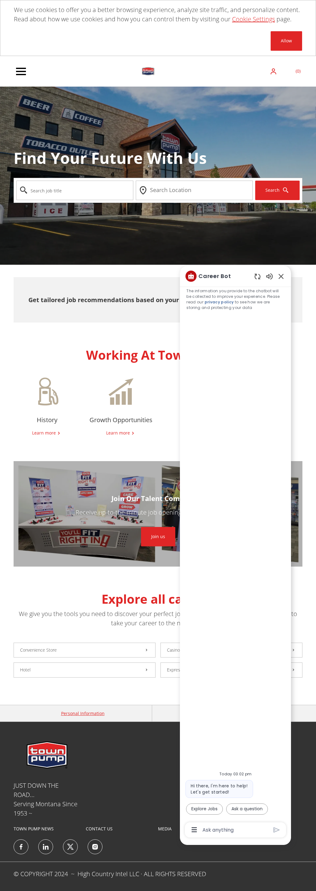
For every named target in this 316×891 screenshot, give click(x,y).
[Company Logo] (148, 71)
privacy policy (219, 302)
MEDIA (165, 829)
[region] (235, 552)
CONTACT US (99, 829)
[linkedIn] (45, 846)
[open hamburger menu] (21, 71)
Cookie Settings (253, 19)
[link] (158, 536)
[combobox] (74, 190)
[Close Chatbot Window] (281, 276)
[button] (274, 71)
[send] (277, 830)
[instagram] (95, 846)
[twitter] (70, 846)
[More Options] (194, 829)
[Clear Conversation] (257, 276)
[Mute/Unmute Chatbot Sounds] (269, 276)
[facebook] (21, 846)
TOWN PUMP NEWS (34, 829)
